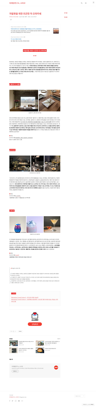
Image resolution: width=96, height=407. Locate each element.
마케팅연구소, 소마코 (17, 3)
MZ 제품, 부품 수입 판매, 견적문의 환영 (20, 41)
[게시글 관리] (15, 331)
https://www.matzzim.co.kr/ (17, 26)
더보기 (58, 339)
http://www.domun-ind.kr (17, 37)
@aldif (17, 255)
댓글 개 (11, 359)
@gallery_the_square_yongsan (24, 138)
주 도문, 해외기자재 (16, 39)
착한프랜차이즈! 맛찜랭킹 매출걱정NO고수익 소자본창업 (26, 29)
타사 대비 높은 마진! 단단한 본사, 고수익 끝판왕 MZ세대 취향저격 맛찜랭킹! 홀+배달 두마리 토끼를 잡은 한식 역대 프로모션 (30, 31)
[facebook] (9, 401)
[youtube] (19, 401)
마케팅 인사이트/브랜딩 (13, 16)
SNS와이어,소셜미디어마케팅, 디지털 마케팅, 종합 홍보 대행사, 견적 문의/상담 (27, 368)
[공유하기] (13, 331)
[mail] (22, 401)
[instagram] (15, 401)
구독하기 (35, 324)
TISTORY (11, 395)
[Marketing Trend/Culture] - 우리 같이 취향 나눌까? (24, 297)
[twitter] (12, 401)
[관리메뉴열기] (93, 2)
